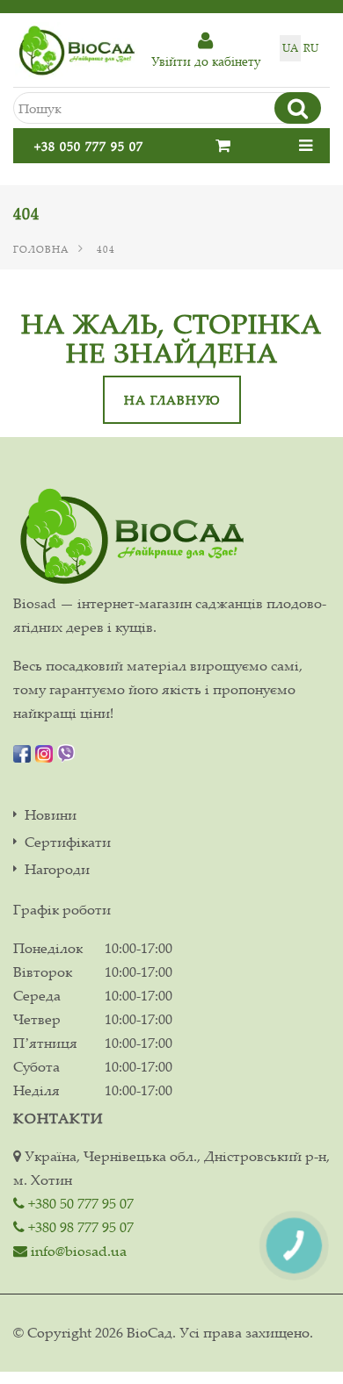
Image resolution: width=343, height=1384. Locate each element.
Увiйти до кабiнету (205, 61)
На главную (172, 399)
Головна (41, 249)
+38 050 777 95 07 (88, 146)
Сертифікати (68, 842)
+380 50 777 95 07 (79, 1203)
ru (310, 47)
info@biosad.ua (77, 1250)
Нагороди (57, 869)
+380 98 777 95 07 (79, 1227)
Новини (51, 815)
